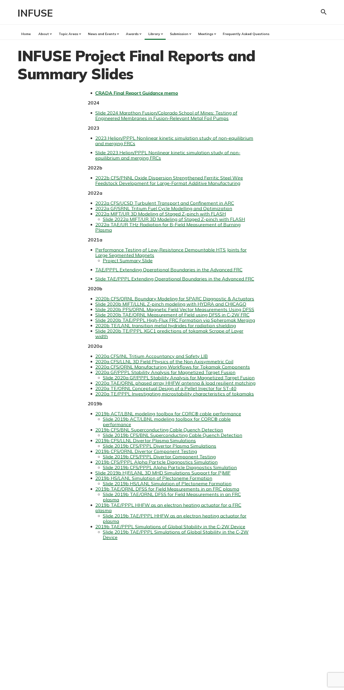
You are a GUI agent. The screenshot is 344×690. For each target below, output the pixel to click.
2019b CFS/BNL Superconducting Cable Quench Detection (159, 430)
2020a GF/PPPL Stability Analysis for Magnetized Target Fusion (165, 372)
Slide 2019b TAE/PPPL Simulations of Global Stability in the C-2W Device (176, 534)
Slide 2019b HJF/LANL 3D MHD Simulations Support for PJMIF (163, 473)
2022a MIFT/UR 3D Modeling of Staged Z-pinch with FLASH (160, 214)
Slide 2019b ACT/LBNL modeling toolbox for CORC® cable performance (167, 421)
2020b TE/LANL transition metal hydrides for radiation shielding (165, 325)
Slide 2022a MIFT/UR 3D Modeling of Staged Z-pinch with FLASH (174, 219)
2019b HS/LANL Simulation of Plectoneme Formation (153, 478)
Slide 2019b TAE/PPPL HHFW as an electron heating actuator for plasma (174, 518)
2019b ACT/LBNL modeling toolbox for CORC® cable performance (168, 414)
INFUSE (35, 13)
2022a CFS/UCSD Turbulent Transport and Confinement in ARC (164, 203)
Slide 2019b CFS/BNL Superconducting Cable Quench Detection (172, 435)
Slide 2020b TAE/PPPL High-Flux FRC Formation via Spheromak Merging (175, 320)
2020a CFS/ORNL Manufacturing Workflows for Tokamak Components (172, 367)
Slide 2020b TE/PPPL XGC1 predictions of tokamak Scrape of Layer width (169, 333)
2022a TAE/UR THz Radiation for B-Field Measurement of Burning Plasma (168, 227)
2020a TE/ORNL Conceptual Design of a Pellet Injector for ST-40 (165, 388)
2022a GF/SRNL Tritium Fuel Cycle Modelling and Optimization (163, 208)
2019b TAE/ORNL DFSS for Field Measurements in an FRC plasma (167, 489)
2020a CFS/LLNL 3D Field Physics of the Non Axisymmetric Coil (164, 361)
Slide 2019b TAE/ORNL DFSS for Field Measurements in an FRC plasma (172, 497)
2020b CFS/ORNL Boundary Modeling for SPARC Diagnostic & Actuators (174, 299)
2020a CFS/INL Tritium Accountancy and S (141, 356)
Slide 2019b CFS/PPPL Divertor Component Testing (159, 457)
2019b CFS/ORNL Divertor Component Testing (146, 451)
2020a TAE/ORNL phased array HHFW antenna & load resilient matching (175, 383)
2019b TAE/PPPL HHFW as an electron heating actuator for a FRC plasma (168, 507)
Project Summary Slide (128, 260)
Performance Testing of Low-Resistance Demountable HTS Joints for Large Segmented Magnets (171, 252)
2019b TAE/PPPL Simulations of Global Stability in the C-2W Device (170, 526)
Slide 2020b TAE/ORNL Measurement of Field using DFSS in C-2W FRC (172, 315)
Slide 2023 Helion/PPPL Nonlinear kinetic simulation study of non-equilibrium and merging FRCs (167, 155)
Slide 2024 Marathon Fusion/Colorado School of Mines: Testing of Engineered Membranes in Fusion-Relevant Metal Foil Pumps (166, 115)
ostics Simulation (199, 462)
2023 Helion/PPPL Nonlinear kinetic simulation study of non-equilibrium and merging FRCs (174, 140)
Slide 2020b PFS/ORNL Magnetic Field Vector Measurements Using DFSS (174, 309)
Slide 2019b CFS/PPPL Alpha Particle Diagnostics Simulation (170, 467)
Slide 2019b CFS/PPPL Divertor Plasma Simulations (159, 446)
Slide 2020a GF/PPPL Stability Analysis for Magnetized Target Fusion (179, 378)
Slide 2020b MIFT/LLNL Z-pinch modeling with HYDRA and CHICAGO (170, 304)
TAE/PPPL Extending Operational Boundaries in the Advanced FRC (168, 270)
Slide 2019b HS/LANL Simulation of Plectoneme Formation (167, 483)
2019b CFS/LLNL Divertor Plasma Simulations (145, 440)
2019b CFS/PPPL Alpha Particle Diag (136, 462)
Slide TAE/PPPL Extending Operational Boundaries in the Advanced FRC (174, 279)
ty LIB (201, 356)
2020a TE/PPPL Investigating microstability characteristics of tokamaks (174, 394)
